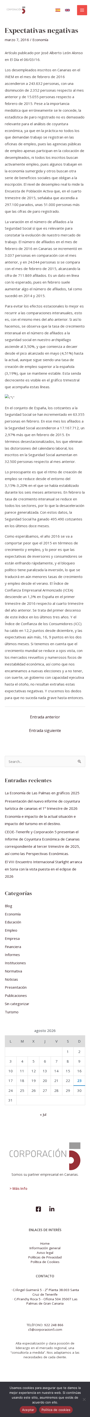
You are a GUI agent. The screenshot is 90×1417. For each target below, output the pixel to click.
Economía (40, 39)
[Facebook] (38, 1209)
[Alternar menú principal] (82, 10)
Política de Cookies (45, 1262)
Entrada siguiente (45, 730)
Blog (8, 905)
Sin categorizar (17, 1003)
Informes (12, 954)
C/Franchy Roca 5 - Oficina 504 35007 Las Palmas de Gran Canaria (46, 1301)
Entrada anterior (45, 717)
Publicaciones (16, 995)
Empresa (12, 938)
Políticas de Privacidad (45, 1257)
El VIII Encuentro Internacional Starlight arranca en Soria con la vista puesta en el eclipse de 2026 (43, 869)
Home (45, 1243)
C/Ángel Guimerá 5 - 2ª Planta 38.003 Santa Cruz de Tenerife (46, 1292)
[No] (84, 1399)
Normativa (13, 971)
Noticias (11, 979)
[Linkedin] (52, 1209)
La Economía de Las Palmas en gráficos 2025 (42, 792)
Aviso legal (45, 1252)
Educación (13, 922)
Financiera (13, 946)
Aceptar (28, 1410)
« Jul (43, 1114)
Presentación (16, 987)
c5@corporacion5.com (45, 1329)
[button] (57, 10)
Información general (45, 1248)
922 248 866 (53, 1325)
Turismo (11, 1011)
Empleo (11, 930)
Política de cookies (56, 1410)
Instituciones (15, 962)
